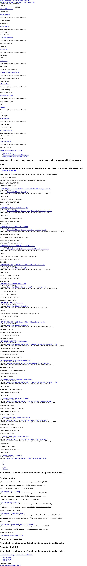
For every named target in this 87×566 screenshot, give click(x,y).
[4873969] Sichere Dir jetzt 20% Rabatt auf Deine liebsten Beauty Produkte (22, 322)
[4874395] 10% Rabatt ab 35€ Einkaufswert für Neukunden (17, 246)
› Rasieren (23, 249)
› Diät (55, 344)
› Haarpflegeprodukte (45, 211)
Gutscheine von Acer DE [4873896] (10, 502)
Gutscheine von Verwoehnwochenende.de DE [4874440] (17, 524)
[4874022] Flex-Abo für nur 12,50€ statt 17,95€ (14, 208)
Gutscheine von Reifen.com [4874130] (11, 535)
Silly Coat (10, 565)
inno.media (3, 565)
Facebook (8, 0)
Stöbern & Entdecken (6, 9)
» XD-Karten (3, 61)
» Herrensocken (5, 14)
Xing (21, 0)
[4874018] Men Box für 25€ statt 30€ (11, 455)
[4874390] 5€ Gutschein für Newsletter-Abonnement (15, 360)
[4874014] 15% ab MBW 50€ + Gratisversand (13, 341)
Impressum (6, 560)
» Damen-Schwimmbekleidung (9, 72)
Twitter (2, 0)
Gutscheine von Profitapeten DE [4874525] (13, 513)
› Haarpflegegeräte (32, 211)
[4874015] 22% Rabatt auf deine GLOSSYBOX (14, 227)
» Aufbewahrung (5, 84)
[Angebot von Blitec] (11, 150)
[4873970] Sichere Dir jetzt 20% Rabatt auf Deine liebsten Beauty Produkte (22, 265)
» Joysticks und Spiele (7, 95)
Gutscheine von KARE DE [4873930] (11, 491)
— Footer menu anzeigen (7, 555)
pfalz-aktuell (17, 565)
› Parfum (23, 211)
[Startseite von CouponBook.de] (17, 2)
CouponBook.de (8, 171)
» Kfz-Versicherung (5, 141)
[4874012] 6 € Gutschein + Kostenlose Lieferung (14, 436)
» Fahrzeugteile (4, 118)
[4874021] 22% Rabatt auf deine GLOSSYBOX (14, 398)
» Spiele (2, 107)
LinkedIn (26, 0)
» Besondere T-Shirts (6, 37)
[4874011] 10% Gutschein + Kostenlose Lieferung (15, 417)
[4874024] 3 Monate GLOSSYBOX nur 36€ (13, 284)
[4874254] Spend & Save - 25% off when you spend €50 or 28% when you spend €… (25, 189)
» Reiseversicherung (6, 130)
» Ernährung (3, 49)
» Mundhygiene (4, 26)
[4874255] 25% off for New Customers (11, 303)
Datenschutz (7, 559)
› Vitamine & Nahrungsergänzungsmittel (41, 344)
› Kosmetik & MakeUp (13, 192)
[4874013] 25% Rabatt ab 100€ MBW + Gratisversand (16, 379)
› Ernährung (24, 344)
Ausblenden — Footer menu (24, 555)
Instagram (16, 0)
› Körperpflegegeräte (13, 249)
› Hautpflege (24, 192)
